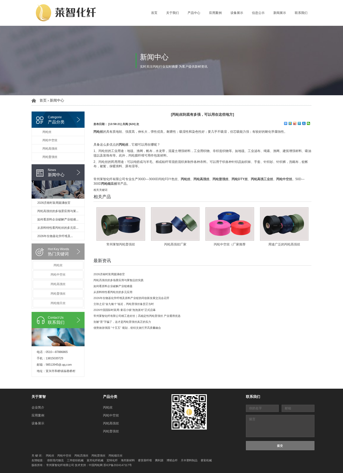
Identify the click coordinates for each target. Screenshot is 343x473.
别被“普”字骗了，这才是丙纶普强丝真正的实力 (122, 321)
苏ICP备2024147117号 (117, 465)
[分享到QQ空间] (290, 123)
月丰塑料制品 (189, 460)
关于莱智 (39, 397)
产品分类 (110, 397)
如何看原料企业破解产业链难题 (112, 286)
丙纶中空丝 (49, 140)
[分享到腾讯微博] (299, 123)
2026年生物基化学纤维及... (55, 236)
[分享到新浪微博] (295, 123)
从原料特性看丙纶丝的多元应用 (112, 292)
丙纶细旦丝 (58, 303)
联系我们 (301, 12)
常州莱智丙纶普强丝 (120, 244)
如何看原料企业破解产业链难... (57, 219)
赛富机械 (206, 460)
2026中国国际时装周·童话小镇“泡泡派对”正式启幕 (124, 309)
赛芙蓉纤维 (145, 460)
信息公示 (258, 12)
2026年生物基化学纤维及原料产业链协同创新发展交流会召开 (131, 298)
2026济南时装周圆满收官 (53, 202)
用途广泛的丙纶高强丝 (284, 244)
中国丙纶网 (96, 465)
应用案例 (215, 12)
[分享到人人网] (304, 123)
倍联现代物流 (55, 460)
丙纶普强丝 (49, 157)
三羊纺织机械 (75, 460)
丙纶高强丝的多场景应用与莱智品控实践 (118, 280)
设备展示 (236, 12)
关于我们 (172, 12)
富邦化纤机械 (95, 460)
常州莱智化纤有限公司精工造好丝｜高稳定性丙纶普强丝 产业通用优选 (136, 315)
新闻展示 (279, 12)
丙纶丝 (46, 132)
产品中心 (194, 12)
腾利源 (159, 460)
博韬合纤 (172, 460)
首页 (154, 12)
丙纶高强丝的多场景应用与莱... (57, 211)
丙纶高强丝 (49, 148)
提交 (280, 445)
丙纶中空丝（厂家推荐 (230, 244)
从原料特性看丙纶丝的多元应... (57, 227)
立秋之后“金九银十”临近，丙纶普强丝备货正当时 (123, 304)
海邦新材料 (128, 460)
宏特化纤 (112, 460)
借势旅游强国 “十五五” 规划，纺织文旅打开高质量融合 (127, 327)
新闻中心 (57, 100)
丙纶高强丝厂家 (175, 244)
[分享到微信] (308, 123)
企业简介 (38, 407)
